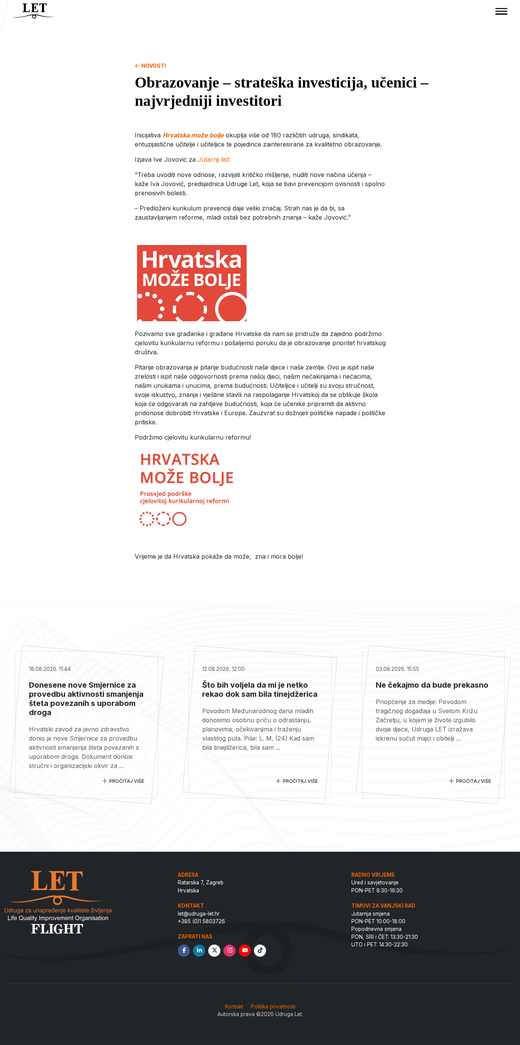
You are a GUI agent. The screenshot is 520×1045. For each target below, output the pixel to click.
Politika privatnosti (273, 1007)
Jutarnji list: (214, 159)
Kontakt (234, 1007)
